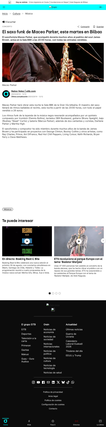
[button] (103, 240)
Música (7, 209)
